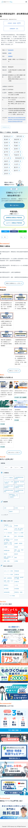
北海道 (16, 508)
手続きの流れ (5, 98)
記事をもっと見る (13, 370)
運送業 (16, 547)
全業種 (9, 53)
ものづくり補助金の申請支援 (14, 223)
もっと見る (4, 514)
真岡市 (6, 164)
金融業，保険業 (18, 543)
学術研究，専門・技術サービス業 (8, 543)
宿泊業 (16, 539)
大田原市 (16, 161)
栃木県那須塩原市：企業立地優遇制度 (10, 272)
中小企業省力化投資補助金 (8, 486)
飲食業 (16, 525)
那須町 (6, 139)
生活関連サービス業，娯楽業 (8, 540)
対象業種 (4, 53)
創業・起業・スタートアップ (8, 581)
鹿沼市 (16, 167)
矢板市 (6, 161)
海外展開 (6, 588)
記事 (11, 467)
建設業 (16, 554)
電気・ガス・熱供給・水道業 (19, 550)
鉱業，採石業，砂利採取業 (8, 557)
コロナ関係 (12, 595)
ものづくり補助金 (8, 477)
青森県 (11, 511)
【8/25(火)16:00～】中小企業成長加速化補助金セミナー (20, 392)
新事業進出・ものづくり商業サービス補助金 (13, 496)
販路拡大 (6, 585)
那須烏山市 (7, 136)
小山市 (16, 164)
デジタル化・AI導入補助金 (8, 482)
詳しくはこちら (14, 205)
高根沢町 (16, 139)
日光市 (6, 167)
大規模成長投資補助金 (8, 491)
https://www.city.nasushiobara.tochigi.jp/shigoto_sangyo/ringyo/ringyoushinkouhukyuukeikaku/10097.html (17, 119)
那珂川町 (19, 136)
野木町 (16, 142)
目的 (3, 56)
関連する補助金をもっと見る (13, 283)
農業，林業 (7, 561)
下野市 (6, 155)
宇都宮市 (16, 155)
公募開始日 (5, 86)
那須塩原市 (10, 50)
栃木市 (16, 170)
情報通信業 (7, 550)
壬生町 (6, 145)
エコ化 (16, 585)
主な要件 (4, 92)
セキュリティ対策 (8, 571)
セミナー (16, 467)
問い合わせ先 (5, 109)
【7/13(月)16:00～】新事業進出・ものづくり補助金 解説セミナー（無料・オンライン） (6, 441)
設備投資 (10, 56)
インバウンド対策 (8, 574)
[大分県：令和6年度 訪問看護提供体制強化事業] (23, 237)
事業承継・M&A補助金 (19, 482)
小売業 (5, 547)
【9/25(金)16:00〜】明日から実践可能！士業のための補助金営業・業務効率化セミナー (6, 393)
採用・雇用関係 (8, 578)
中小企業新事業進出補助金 (19, 486)
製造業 (5, 554)
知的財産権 (7, 592)
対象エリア (5, 50)
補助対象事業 (5, 76)
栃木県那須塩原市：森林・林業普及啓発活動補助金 (14, 277)
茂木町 (16, 149)
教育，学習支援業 (19, 536)
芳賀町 (16, 145)
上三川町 (16, 152)
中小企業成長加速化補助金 (19, 491)
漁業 (16, 557)
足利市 (6, 173)
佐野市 (6, 170)
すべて (6, 467)
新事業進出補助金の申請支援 (14, 217)
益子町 (6, 152)
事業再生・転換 (18, 592)
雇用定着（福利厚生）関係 (19, 578)
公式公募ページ (5, 118)
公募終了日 (5, 89)
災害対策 (17, 574)
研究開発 (17, 588)
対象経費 (4, 59)
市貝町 (6, 149)
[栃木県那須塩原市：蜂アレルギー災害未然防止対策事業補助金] (4, 237)
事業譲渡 (17, 571)
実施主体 (4, 67)
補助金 (22, 467)
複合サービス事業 (19, 532)
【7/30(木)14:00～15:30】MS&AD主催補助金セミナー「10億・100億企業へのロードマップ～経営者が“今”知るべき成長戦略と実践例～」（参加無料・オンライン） (6, 415)
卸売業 (5, 529)
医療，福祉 (7, 536)
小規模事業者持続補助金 (19, 478)
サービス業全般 (8, 532)
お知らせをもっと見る (13, 452)
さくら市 (6, 158)
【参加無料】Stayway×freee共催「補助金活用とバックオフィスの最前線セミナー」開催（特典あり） (20, 413)
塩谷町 (6, 142)
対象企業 (4, 70)
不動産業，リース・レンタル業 (8, 526)
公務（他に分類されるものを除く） (19, 529)
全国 (5, 508)
